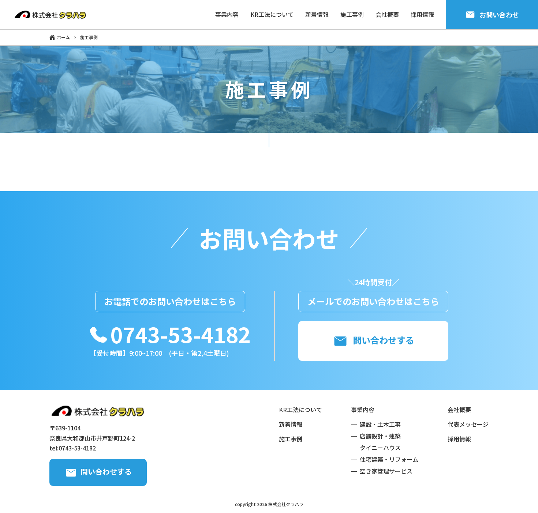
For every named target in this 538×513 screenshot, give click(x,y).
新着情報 (290, 424)
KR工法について (300, 409)
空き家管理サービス (386, 471)
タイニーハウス (380, 447)
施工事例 (290, 438)
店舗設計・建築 (380, 435)
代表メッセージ (468, 424)
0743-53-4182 (180, 334)
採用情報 (459, 438)
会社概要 (459, 409)
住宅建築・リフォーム (389, 459)
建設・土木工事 (380, 424)
